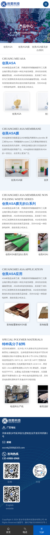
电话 (25, 532)
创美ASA (7, 47)
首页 (8, 532)
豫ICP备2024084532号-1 (36, 522)
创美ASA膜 (24, 47)
